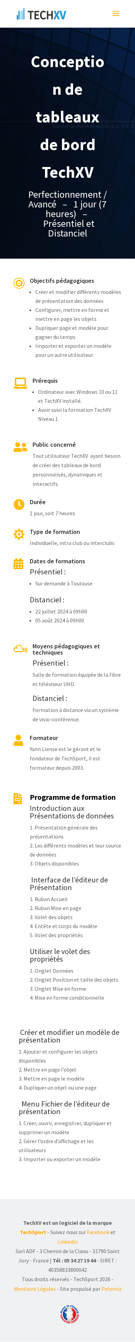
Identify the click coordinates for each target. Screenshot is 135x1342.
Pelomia (111, 1288)
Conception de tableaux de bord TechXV (68, 116)
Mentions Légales (35, 1288)
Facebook (98, 1232)
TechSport (33, 1232)
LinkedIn (67, 1241)
